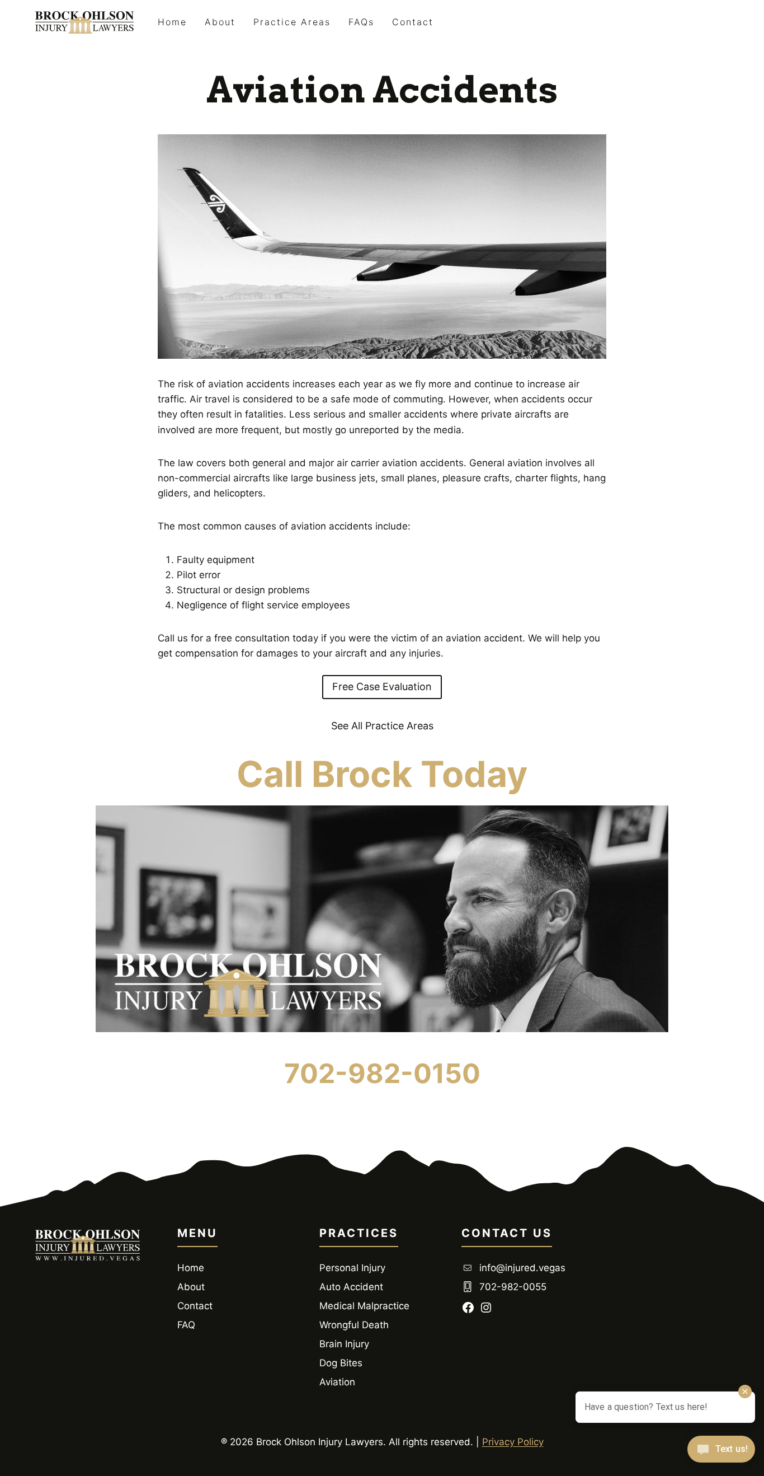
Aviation (337, 1382)
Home (172, 21)
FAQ (186, 1324)
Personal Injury (352, 1267)
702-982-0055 (512, 1286)
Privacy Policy (513, 1441)
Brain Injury (344, 1344)
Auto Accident (351, 1286)
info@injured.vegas (522, 1267)
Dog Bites (340, 1363)
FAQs (361, 21)
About (220, 21)
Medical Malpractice (364, 1305)
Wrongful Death (354, 1324)
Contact (412, 21)
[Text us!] (721, 1452)
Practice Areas (292, 21)
